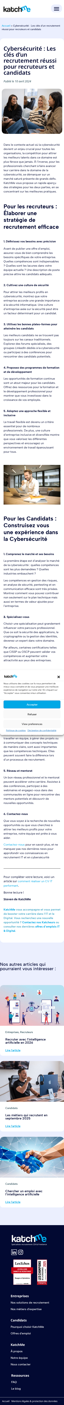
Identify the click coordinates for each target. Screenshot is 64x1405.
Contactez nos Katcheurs (38, 922)
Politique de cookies (16, 730)
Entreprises (12, 1032)
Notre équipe (19, 1358)
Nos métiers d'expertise (26, 1309)
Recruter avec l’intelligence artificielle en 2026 (25, 1041)
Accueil (6, 25)
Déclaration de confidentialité (42, 730)
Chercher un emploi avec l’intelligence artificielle (23, 1192)
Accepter (32, 704)
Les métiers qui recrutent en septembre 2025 (26, 1116)
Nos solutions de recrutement (30, 1302)
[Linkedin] (14, 1252)
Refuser (32, 714)
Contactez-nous (14, 844)
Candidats (11, 1108)
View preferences (32, 724)
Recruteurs (26, 1032)
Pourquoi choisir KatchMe (27, 1327)
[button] (58, 677)
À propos (17, 1351)
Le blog (16, 1388)
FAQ (14, 1382)
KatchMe (9, 909)
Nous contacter (21, 1364)
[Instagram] (20, 1252)
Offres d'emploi (21, 1333)
